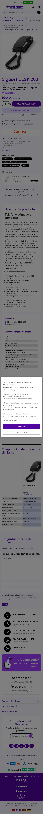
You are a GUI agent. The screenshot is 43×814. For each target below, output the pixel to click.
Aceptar (21, 426)
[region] (21, 407)
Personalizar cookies (21, 432)
